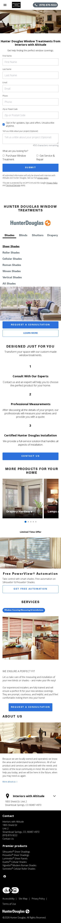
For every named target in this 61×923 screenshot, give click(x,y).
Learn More (30, 333)
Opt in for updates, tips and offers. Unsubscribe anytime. (30, 124)
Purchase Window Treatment (14, 157)
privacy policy (42, 178)
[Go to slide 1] (25, 522)
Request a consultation (30, 707)
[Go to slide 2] (28, 521)
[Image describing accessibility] (11, 890)
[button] (5, 5)
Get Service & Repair (45, 157)
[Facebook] (5, 876)
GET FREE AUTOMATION (30, 589)
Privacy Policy (52, 183)
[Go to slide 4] (33, 521)
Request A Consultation (30, 325)
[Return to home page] (19, 5)
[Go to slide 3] (30, 521)
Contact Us (30, 456)
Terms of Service (13, 185)
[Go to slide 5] (35, 521)
